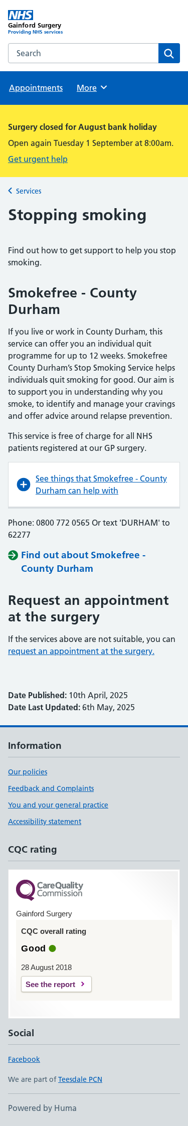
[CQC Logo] (49, 891)
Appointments (36, 88)
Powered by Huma (42, 1108)
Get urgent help (38, 159)
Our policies (27, 771)
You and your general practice (58, 805)
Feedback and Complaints (51, 788)
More (91, 88)
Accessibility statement (44, 821)
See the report (50, 984)
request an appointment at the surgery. (81, 651)
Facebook (24, 1059)
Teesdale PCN (80, 1079)
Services (28, 191)
